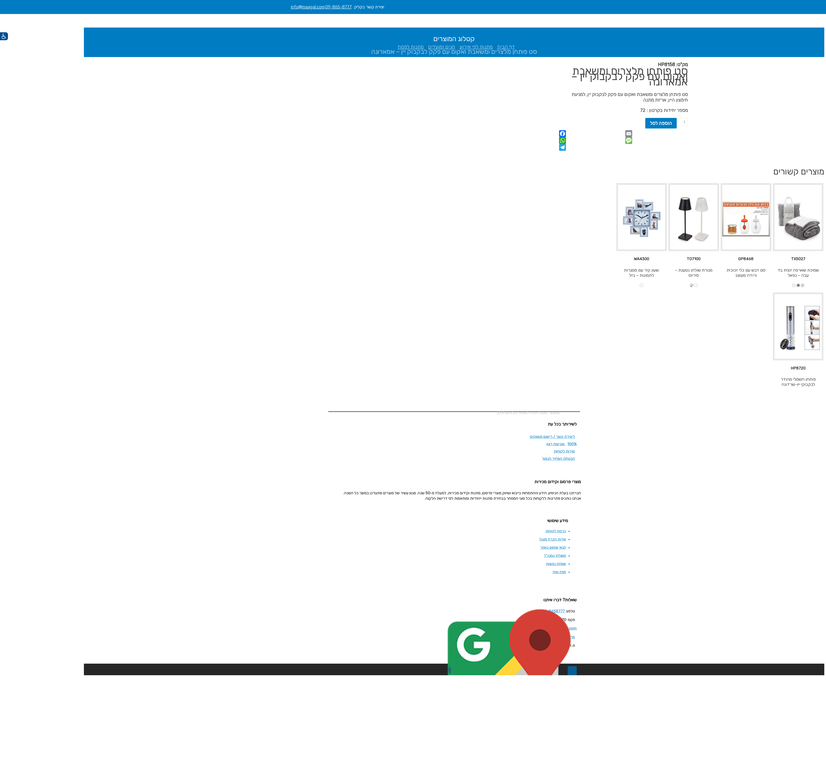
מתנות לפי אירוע (476, 47)
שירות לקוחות (564, 451)
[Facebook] (449, 670)
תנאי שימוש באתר (553, 547)
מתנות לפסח (411, 47)
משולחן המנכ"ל (555, 555)
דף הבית (506, 47)
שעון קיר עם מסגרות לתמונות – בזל (641, 272)
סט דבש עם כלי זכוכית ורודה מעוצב (746, 272)
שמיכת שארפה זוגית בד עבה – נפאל (798, 272)
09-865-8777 (338, 6)
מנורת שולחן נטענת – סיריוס (693, 272)
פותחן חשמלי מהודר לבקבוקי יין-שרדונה (798, 382)
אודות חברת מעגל (552, 539)
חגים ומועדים (441, 47)
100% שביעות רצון (561, 444)
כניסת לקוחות (556, 531)
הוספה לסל (661, 123)
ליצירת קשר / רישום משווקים (552, 436)
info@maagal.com (308, 6)
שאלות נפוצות (556, 564)
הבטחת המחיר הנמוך (558, 458)
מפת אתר (559, 572)
